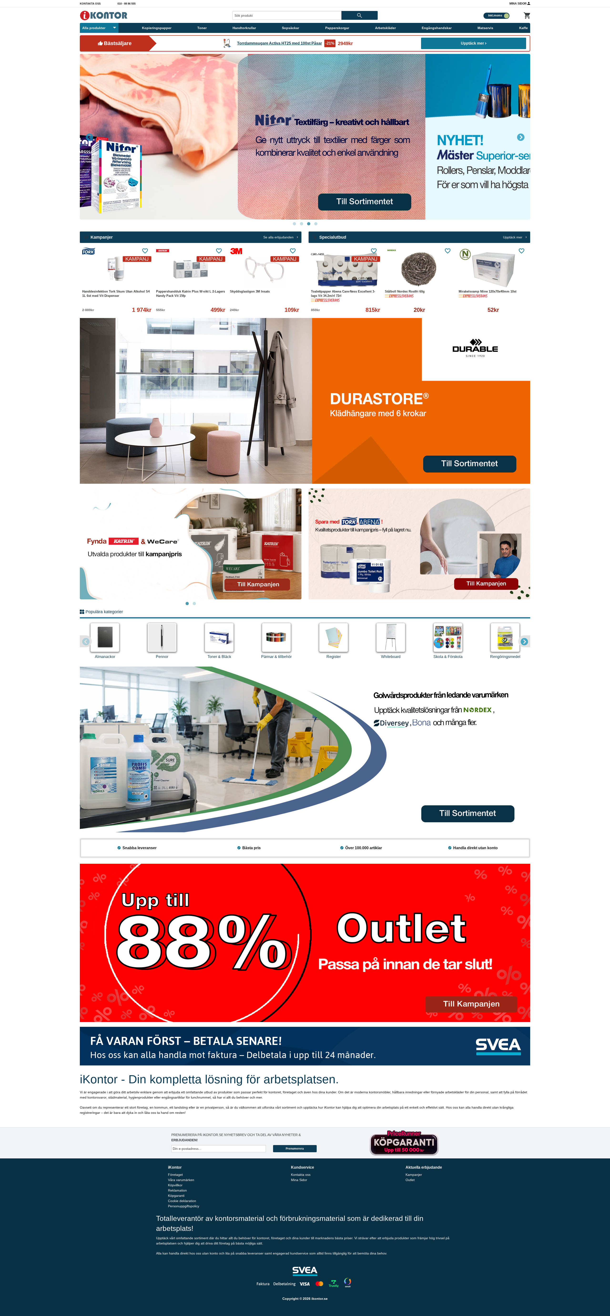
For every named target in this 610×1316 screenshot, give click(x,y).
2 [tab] (301, 223)
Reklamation (177, 1190)
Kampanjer (414, 1175)
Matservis (485, 28)
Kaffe (523, 28)
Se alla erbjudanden (279, 237)
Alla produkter (93, 28)
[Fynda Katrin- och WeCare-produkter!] (190, 543)
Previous (89, 137)
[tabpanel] (305, 137)
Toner (202, 28)
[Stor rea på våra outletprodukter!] (305, 943)
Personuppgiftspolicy (183, 1206)
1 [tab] (294, 223)
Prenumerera (295, 1148)
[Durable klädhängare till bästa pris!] (305, 401)
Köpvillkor (175, 1185)
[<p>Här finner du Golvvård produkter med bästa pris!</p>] (305, 749)
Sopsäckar (290, 28)
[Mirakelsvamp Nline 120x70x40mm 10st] (493, 269)
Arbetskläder (385, 28)
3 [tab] (308, 223)
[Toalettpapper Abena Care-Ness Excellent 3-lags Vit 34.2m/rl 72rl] (345, 269)
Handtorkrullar (244, 28)
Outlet (410, 1180)
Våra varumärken (181, 1180)
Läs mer (139, 278)
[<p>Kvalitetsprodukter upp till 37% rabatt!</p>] (419, 544)
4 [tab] (315, 223)
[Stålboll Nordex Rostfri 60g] (419, 269)
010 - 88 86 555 (126, 3)
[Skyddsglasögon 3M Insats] (264, 269)
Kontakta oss (90, 3)
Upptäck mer (472, 43)
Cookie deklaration (182, 1201)
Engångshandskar (437, 28)
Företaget (175, 1175)
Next (521, 137)
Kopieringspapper (156, 28)
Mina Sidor (518, 3)
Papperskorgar (337, 28)
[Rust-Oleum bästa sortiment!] (305, 137)
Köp (401, 278)
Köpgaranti (176, 1196)
